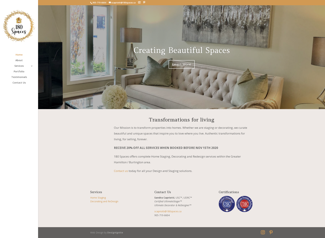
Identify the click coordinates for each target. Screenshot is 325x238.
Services (19, 66)
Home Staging (98, 197)
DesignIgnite (115, 232)
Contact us (121, 171)
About (19, 60)
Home (19, 55)
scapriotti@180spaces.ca (167, 211)
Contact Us (19, 82)
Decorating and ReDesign (104, 201)
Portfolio (19, 71)
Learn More (181, 64)
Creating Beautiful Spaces (181, 50)
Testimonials (19, 77)
